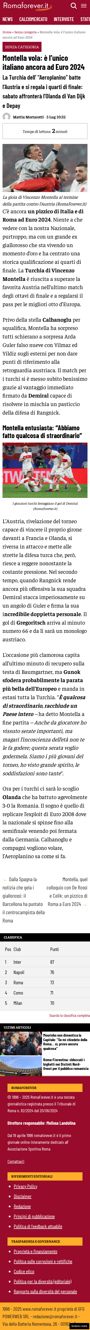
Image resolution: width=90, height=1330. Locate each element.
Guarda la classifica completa (70, 1015)
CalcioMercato (33, 19)
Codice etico (24, 1271)
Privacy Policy (25, 1186)
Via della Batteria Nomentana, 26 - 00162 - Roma (42, 1324)
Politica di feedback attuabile (38, 1226)
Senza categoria (25, 32)
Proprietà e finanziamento (35, 1251)
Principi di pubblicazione (34, 1216)
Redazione (22, 1206)
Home (7, 32)
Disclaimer (23, 1196)
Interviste (64, 19)
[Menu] (84, 6)
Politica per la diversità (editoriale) (42, 1281)
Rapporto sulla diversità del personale (45, 1291)
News (7, 19)
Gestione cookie (79, 1325)
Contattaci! (16, 1161)
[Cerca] (74, 6)
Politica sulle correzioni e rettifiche (43, 1261)
